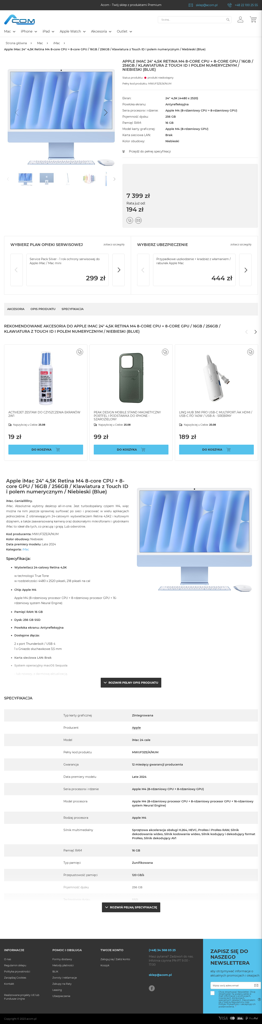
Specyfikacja (73, 309)
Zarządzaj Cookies (15, 977)
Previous (16, 270)
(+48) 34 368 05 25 (162, 950)
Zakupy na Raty (62, 983)
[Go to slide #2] (46, 178)
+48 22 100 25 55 (246, 5)
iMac (56, 43)
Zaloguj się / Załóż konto (115, 959)
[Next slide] (105, 112)
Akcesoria (15, 309)
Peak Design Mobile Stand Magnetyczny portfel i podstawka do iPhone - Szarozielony (127, 416)
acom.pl (31, 1018)
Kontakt (9, 983)
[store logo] (19, 20)
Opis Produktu (42, 309)
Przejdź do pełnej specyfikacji (150, 151)
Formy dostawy (62, 959)
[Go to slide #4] (89, 178)
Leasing (57, 989)
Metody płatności (63, 965)
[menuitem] (9, 31)
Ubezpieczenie (61, 996)
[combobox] (195, 19)
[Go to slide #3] (68, 178)
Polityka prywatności (17, 971)
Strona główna (16, 43)
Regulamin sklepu (15, 965)
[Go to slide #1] (25, 178)
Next (118, 270)
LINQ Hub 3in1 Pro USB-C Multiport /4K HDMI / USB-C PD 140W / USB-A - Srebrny (215, 414)
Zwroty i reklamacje (64, 977)
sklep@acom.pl (207, 5)
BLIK (55, 971)
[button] (240, 19)
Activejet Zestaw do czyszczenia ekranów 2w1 (44, 414)
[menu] (131, 32)
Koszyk (105, 965)
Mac (40, 43)
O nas (7, 959)
